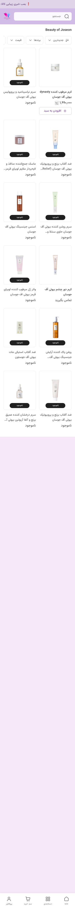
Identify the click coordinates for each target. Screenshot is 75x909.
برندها (37, 40)
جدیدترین (58, 40)
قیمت (18, 40)
